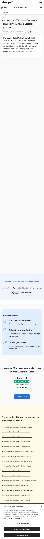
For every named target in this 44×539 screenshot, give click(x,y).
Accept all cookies (22, 535)
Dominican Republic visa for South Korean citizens (18, 451)
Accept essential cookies (22, 529)
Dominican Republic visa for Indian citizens (16, 476)
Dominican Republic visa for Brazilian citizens (16, 456)
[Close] (41, 507)
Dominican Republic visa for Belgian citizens (16, 441)
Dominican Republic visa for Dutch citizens (16, 495)
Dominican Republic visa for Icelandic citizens (17, 461)
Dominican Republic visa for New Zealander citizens (19, 480)
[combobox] (22, 12)
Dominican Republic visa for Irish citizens (15, 485)
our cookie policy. (15, 518)
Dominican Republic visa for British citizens (16, 471)
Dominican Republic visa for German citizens (16, 446)
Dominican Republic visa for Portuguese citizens (17, 490)
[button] (22, 12)
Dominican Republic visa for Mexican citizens (16, 466)
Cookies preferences (22, 523)
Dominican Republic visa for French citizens (16, 432)
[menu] (40, 2)
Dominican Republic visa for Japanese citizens (17, 437)
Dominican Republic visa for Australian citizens (17, 427)
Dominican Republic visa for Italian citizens (16, 500)
